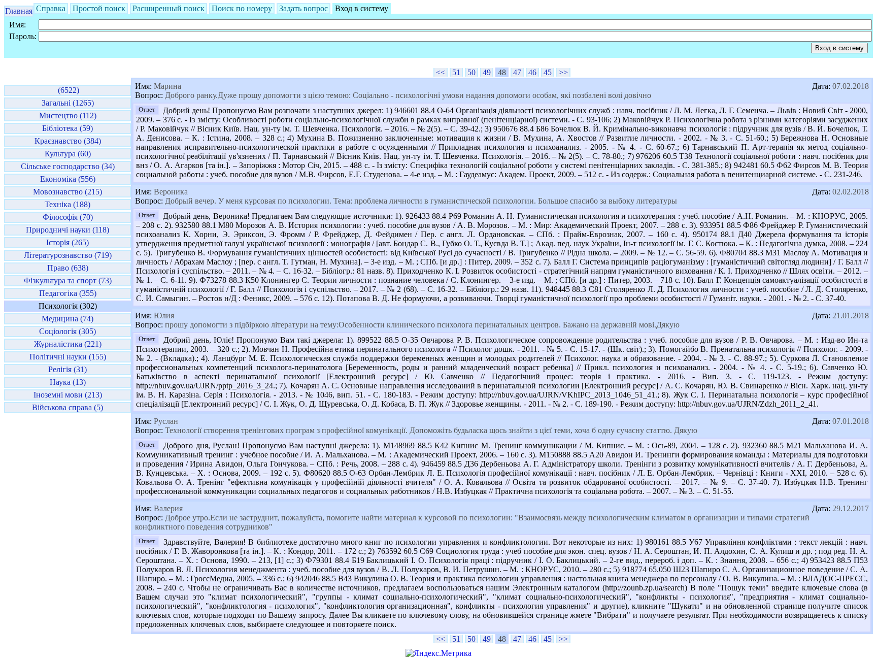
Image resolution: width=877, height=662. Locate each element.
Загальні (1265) (68, 102)
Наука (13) (68, 382)
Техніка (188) (67, 204)
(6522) (67, 90)
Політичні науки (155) (67, 356)
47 (517, 72)
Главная (18, 11)
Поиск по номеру (242, 8)
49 (487, 72)
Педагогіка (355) (67, 293)
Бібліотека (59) (67, 128)
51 (456, 72)
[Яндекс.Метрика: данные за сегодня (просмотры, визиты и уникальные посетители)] (438, 653)
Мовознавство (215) (67, 191)
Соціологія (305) (67, 331)
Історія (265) (67, 242)
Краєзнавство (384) (68, 141)
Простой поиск (99, 8)
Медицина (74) (67, 318)
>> (563, 72)
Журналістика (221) (68, 344)
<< (440, 72)
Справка (50, 8)
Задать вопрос (303, 8)
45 (548, 72)
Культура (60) (68, 153)
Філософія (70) (68, 217)
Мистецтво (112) (67, 115)
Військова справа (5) (67, 407)
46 (532, 72)
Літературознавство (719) (68, 255)
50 (471, 72)
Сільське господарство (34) (68, 166)
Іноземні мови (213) (67, 394)
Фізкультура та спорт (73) (68, 280)
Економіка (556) (67, 179)
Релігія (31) (67, 369)
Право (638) (67, 267)
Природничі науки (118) (67, 229)
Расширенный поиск (168, 8)
